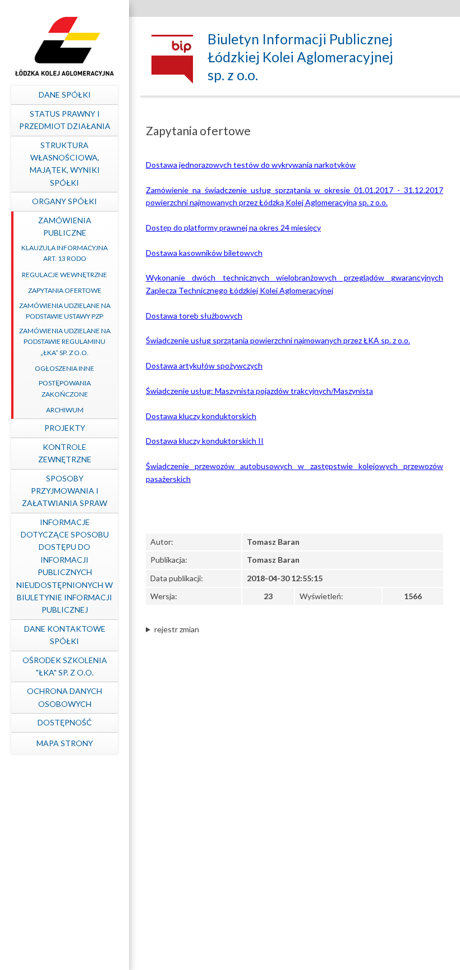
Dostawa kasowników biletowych (204, 253)
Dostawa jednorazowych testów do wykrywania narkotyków (251, 164)
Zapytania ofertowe (65, 290)
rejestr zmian (176, 629)
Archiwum (65, 410)
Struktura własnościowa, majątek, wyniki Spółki (65, 163)
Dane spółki (65, 94)
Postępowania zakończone (65, 388)
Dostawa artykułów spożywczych (204, 365)
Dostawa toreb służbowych (194, 315)
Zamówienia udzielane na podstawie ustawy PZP (65, 310)
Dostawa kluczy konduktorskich (201, 416)
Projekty (64, 428)
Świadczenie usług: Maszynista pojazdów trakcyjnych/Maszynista (259, 391)
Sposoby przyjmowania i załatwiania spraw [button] (64, 490)
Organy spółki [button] (64, 201)
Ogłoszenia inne (64, 368)
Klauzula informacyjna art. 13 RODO (64, 253)
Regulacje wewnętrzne (64, 274)
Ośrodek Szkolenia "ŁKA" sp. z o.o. (64, 666)
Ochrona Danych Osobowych (64, 697)
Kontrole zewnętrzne (64, 453)
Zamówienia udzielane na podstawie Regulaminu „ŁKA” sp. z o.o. (65, 341)
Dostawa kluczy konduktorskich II (205, 440)
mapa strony (64, 743)
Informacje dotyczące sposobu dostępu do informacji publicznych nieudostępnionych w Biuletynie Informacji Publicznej (64, 566)
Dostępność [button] (65, 722)
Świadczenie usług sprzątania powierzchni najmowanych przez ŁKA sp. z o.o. (278, 340)
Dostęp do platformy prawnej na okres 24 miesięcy (233, 227)
